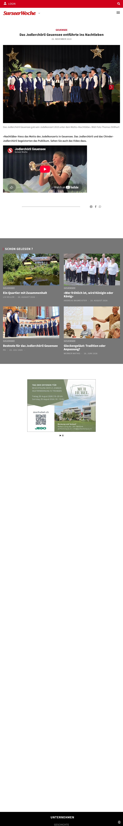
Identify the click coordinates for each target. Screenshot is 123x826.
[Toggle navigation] (118, 12)
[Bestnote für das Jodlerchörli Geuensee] (31, 323)
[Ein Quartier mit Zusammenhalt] (31, 270)
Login (12, 4)
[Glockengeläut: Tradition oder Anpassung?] (92, 323)
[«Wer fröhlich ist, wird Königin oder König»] (92, 270)
